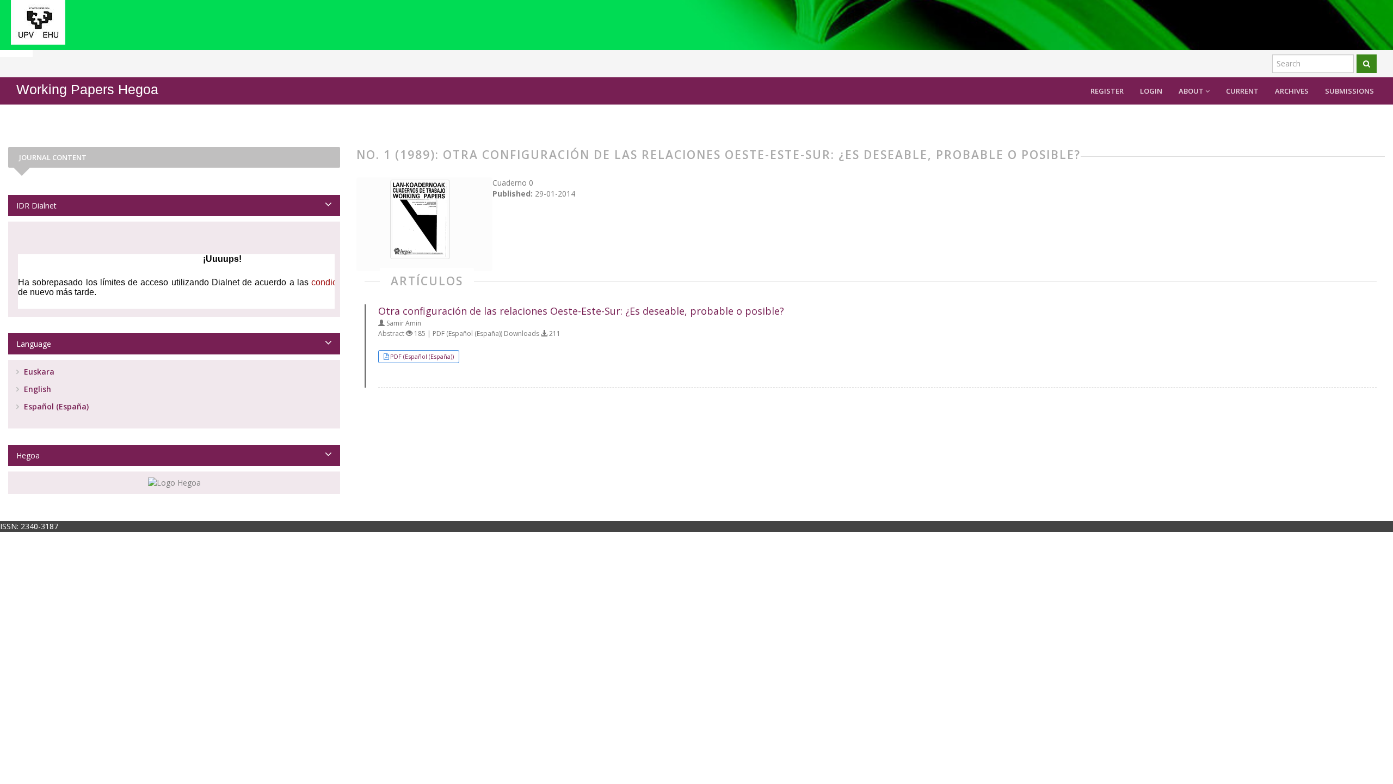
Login (1151, 91)
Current (1242, 91)
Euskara (38, 371)
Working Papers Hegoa (87, 89)
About (1192, 91)
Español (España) (55, 406)
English (36, 389)
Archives (1292, 91)
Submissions (1349, 91)
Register (1107, 91)
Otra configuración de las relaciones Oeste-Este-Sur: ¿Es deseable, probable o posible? (581, 310)
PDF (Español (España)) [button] (422, 356)
